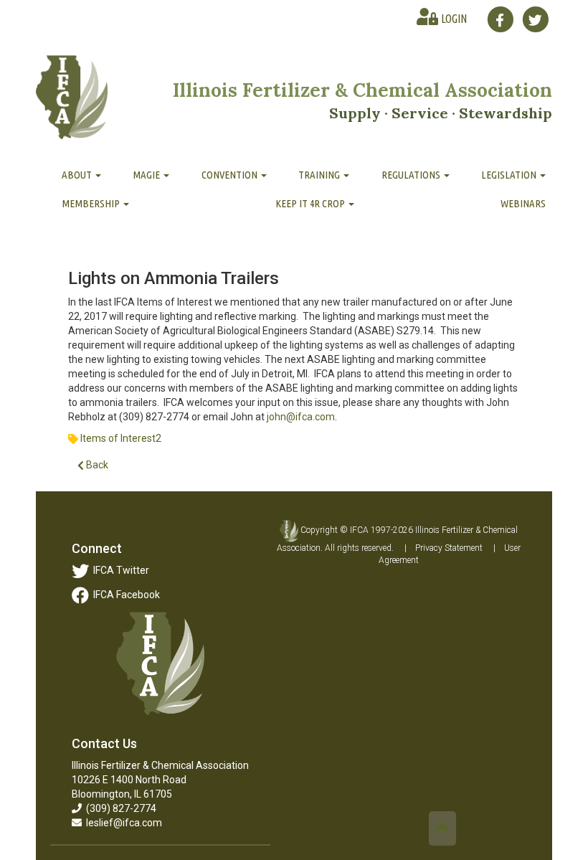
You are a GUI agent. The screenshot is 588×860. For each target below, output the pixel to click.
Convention (230, 175)
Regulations (411, 175)
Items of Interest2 (120, 438)
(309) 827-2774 (119, 808)
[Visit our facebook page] (500, 19)
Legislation (510, 175)
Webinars (523, 203)
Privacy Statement (449, 548)
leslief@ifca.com (122, 822)
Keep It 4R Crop (311, 203)
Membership (92, 203)
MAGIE (147, 175)
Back (96, 465)
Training (320, 175)
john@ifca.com (301, 416)
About (78, 175)
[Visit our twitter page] (535, 19)
